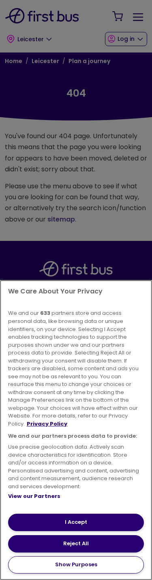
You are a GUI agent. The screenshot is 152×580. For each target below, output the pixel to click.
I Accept (76, 522)
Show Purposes (76, 564)
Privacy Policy (47, 424)
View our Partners (34, 496)
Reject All (76, 543)
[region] (76, 430)
